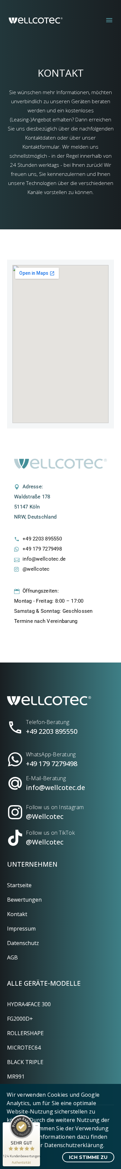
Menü (109, 20)
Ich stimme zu (88, 1157)
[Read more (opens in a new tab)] (60, 725)
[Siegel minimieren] (36, 1125)
